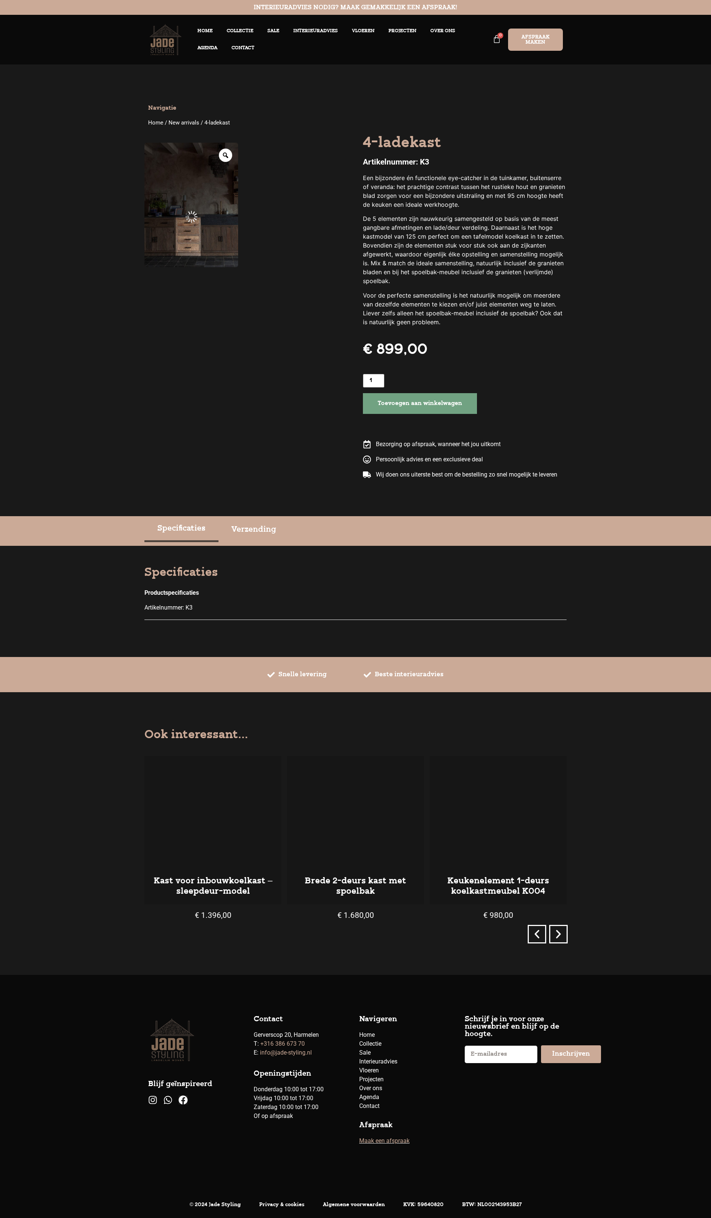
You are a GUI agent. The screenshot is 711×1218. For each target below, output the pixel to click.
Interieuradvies (315, 31)
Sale (273, 31)
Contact (242, 48)
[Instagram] (152, 1100)
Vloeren (363, 31)
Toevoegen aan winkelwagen (420, 403)
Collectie (240, 31)
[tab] (181, 529)
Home (205, 31)
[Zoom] (225, 155)
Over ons (442, 31)
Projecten (402, 31)
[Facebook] (183, 1100)
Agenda (207, 48)
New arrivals (183, 122)
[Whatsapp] (168, 1100)
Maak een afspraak (384, 1140)
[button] (537, 934)
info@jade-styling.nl (286, 1052)
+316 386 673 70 (282, 1043)
